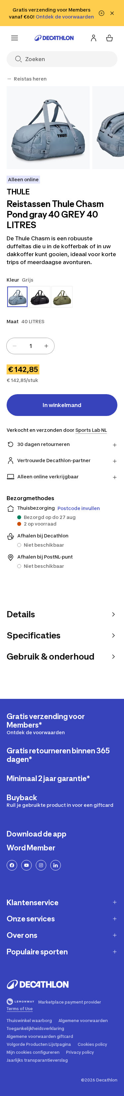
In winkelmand (62, 405)
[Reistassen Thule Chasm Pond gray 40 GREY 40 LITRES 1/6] (48, 127)
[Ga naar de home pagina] (54, 38)
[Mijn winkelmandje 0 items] (109, 38)
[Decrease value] (14, 346)
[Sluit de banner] (112, 13)
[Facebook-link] (12, 865)
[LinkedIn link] (55, 865)
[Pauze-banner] (101, 13)
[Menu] (14, 38)
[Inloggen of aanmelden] (94, 38)
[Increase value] (46, 346)
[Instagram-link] (41, 865)
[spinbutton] (30, 346)
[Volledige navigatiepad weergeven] (9, 79)
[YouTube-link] (26, 865)
